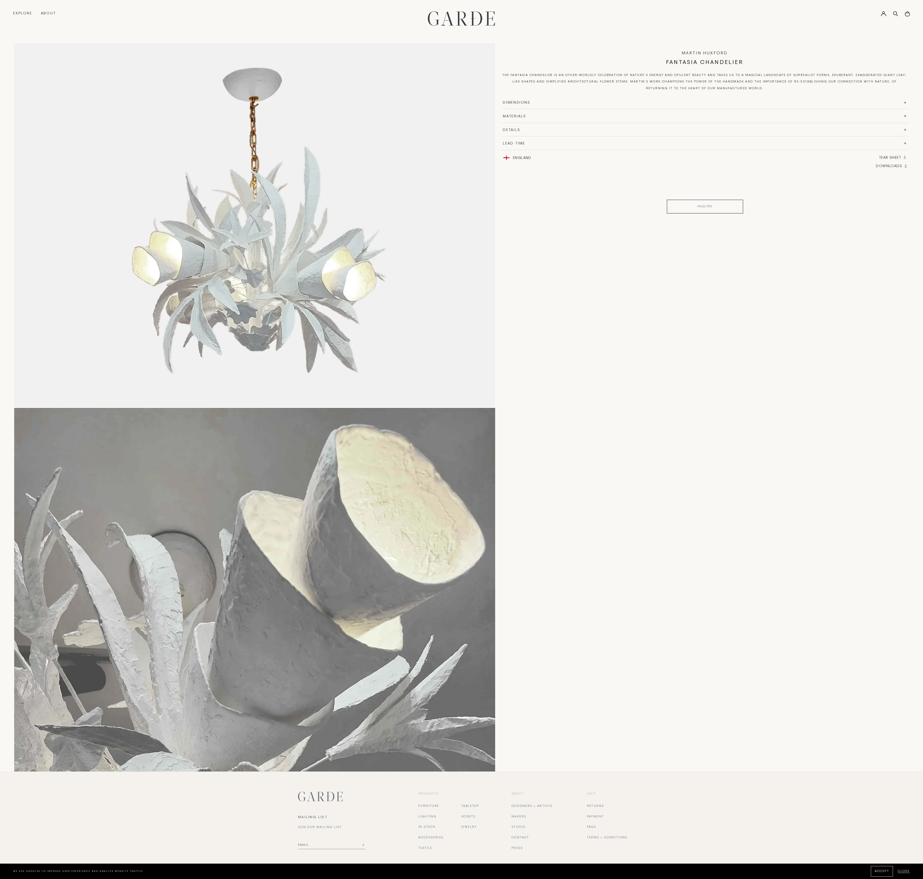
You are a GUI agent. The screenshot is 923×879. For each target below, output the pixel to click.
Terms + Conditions (607, 837)
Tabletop (470, 806)
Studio (518, 827)
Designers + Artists (532, 806)
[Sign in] (883, 15)
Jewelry (469, 827)
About (48, 13)
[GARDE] (461, 18)
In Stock (427, 827)
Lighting (427, 816)
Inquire (705, 206)
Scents (468, 816)
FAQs (591, 827)
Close (904, 871)
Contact (520, 837)
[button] (907, 15)
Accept (882, 871)
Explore (22, 13)
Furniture (428, 806)
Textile (425, 848)
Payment (595, 816)
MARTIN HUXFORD (705, 53)
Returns (595, 806)
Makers (518, 816)
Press (517, 848)
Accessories (430, 837)
